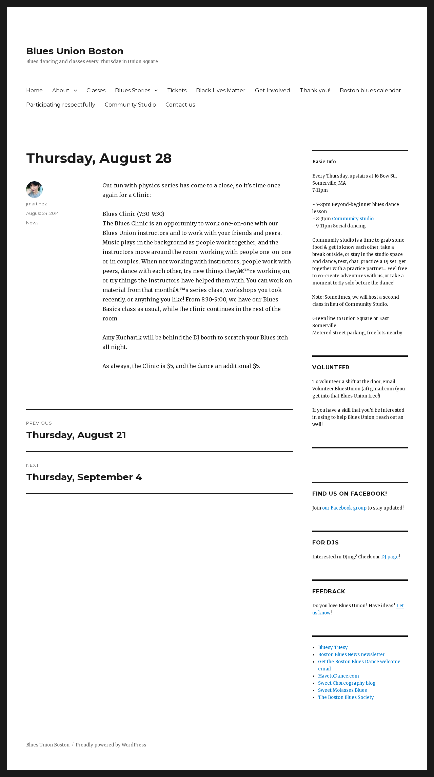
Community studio (353, 219)
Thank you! (315, 90)
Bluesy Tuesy (333, 647)
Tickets (176, 90)
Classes (95, 90)
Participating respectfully (60, 104)
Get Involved (272, 90)
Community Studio (130, 104)
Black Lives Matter (220, 90)
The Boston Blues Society (346, 697)
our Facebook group (344, 508)
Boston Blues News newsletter (351, 655)
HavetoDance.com (338, 676)
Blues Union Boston (74, 51)
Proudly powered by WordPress (111, 745)
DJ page (390, 557)
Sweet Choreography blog (347, 683)
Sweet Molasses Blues (342, 690)
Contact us (180, 104)
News (32, 222)
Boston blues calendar (370, 90)
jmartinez (36, 203)
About (61, 90)
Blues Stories (132, 90)
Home (34, 90)
